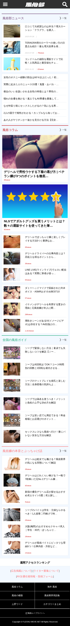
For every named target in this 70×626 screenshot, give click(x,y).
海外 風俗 (52, 586)
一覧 (64, 18)
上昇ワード (17, 604)
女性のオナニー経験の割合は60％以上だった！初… (31, 77)
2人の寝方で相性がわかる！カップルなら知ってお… (32, 113)
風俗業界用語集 (52, 595)
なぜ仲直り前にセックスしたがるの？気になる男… (31, 105)
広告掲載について (21, 570)
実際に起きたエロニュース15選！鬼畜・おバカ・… (31, 84)
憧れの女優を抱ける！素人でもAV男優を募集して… (31, 98)
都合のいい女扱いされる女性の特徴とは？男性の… (31, 91)
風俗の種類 (17, 595)
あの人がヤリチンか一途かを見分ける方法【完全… (31, 120)
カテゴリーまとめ (52, 604)
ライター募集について (46, 570)
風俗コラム (17, 586)
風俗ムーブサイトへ (36, 613)
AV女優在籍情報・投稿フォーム (35, 576)
